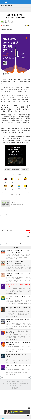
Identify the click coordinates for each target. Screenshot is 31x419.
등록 (28, 236)
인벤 (6, 2)
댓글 (20, 243)
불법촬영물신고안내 (15, 385)
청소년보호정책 (24, 383)
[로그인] (26, 2)
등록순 (6, 230)
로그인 (8, 381)
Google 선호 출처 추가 (7, 25)
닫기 (29, 408)
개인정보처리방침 (13, 383)
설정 (23, 381)
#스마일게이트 (15, 169)
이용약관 (5, 383)
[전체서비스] (29, 2)
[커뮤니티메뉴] (2, 2)
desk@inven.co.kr (14, 21)
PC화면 (14, 381)
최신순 (10, 230)
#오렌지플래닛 (25, 169)
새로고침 (28, 230)
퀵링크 (19, 381)
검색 (29, 377)
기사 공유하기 (14, 194)
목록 (2, 214)
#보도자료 (7, 169)
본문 (7, 214)
